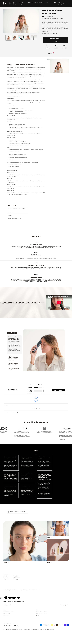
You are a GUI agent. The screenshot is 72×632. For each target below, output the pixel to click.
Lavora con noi (5, 615)
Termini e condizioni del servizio (48, 629)
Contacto (38, 609)
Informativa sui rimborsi (27, 629)
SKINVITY (7, 629)
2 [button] (34, 408)
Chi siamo (4, 609)
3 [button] (36, 408)
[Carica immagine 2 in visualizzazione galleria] (15, 37)
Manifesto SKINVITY (6, 613)
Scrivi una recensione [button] (58, 390)
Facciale (5, 562)
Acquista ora (55, 41)
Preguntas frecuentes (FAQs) (41, 611)
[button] (22, 2)
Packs (49, 562)
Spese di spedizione (51, 35)
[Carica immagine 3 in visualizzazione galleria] (21, 37)
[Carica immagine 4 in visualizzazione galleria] (27, 37)
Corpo (49, 537)
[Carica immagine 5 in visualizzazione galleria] (34, 37)
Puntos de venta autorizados (8, 611)
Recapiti (20, 629)
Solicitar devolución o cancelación (42, 613)
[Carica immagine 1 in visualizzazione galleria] (8, 37)
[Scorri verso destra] (38, 37)
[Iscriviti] (22, 605)
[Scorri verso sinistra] (4, 37)
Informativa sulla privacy (14, 629)
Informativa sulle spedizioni (37, 629)
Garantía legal (38, 615)
